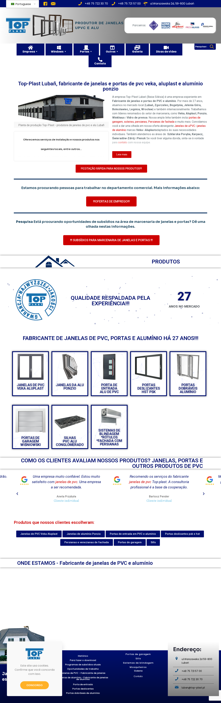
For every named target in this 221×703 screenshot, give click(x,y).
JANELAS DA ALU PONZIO (70, 386)
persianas (141, 121)
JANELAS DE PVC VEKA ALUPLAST (30, 386)
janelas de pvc (47, 482)
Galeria (138, 670)
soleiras (129, 121)
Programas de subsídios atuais (83, 664)
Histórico (83, 656)
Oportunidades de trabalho (83, 669)
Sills (138, 658)
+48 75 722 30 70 (192, 679)
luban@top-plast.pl (193, 687)
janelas (149, 476)
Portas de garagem (138, 654)
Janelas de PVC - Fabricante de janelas (82, 673)
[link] (154, 25)
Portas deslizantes (83, 688)
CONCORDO (34, 685)
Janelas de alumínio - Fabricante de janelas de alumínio (83, 678)
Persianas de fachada (161, 121)
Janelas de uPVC (184, 126)
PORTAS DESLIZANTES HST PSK (148, 388)
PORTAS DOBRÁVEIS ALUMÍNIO (188, 388)
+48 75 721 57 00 (192, 671)
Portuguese (23, 4)
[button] (17, 494)
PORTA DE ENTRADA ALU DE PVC (109, 388)
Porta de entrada (83, 684)
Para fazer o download (83, 660)
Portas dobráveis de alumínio (83, 693)
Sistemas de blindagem (138, 662)
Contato (138, 676)
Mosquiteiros (138, 667)
